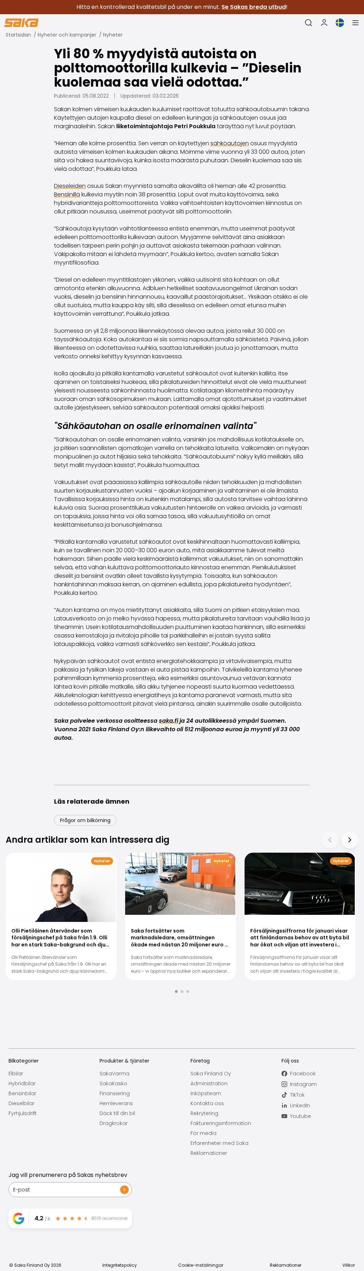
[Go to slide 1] (176, 991)
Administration (209, 1083)
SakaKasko (113, 1083)
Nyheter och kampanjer (67, 34)
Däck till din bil (117, 1113)
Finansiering (115, 1093)
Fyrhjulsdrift (23, 1113)
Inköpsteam (206, 1093)
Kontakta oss (207, 1103)
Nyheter (113, 34)
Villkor (348, 1265)
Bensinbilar (22, 1093)
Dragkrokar (114, 1123)
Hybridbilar (22, 1083)
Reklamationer (209, 1153)
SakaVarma (114, 1073)
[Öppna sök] (308, 22)
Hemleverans (116, 1103)
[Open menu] (355, 22)
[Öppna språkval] (340, 22)
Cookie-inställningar (200, 1265)
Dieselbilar (21, 1103)
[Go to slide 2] (182, 991)
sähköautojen (229, 143)
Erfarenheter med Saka (219, 1143)
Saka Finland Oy (211, 1073)
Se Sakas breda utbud (253, 7)
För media (203, 1133)
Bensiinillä (67, 194)
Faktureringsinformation (221, 1123)
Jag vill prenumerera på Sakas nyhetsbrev (68, 1175)
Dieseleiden (70, 186)
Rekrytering (204, 1113)
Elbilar (16, 1073)
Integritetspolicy (119, 1265)
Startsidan (18, 34)
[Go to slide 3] (187, 991)
